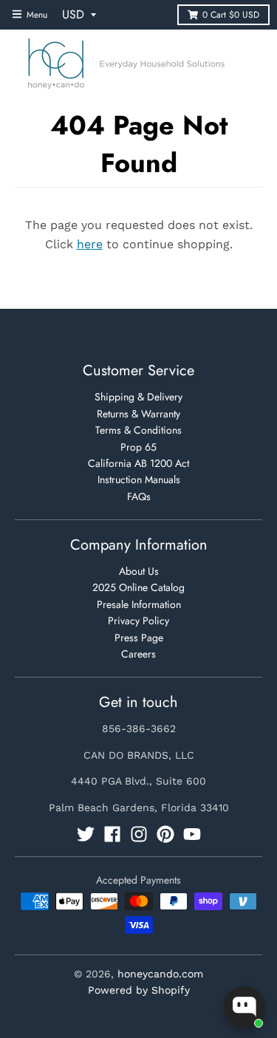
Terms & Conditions (138, 430)
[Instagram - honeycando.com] (139, 834)
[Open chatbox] (244, 1007)
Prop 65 (138, 447)
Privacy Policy (138, 620)
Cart (230, 14)
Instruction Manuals (139, 479)
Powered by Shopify (139, 990)
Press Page (138, 637)
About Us (139, 571)
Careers (138, 653)
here (90, 244)
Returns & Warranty (138, 413)
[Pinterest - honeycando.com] (165, 834)
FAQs (139, 496)
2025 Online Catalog (138, 587)
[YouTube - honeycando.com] (192, 834)
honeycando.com (160, 974)
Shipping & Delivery (138, 396)
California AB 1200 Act (138, 463)
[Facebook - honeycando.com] (112, 834)
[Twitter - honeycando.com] (86, 834)
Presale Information (139, 604)
